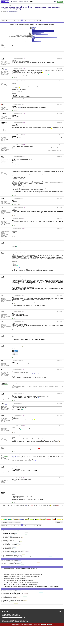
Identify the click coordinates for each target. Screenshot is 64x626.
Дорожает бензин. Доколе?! (7, 540)
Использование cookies (6, 621)
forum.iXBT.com (25, 622)
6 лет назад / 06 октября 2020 (18, 360)
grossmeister (15, 11)
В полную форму (59, 522)
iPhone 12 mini (15, 456)
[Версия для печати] (59, 20)
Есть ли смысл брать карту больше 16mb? (10, 590)
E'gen (15, 195)
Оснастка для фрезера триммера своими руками (12, 564)
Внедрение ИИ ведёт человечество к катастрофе (11, 541)
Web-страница (3, 130)
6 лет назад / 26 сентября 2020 (18, 169)
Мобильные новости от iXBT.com (7, 566)
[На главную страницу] (5, 2)
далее (40, 20)
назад (7, 20)
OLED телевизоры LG (6, 536)
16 (29, 20)
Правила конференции (12, 620)
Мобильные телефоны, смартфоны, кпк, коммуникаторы (10, 5)
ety (14, 153)
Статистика (24, 620)
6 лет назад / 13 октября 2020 (18, 435)
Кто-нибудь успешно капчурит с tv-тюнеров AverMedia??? (13, 596)
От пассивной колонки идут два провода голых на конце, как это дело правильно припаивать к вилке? (21, 592)
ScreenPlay (16, 204)
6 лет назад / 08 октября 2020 (18, 425)
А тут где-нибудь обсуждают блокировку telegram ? (12, 537)
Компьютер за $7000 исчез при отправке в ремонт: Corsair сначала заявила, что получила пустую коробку (23, 574)
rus (49, 505)
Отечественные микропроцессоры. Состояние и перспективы (14, 532)
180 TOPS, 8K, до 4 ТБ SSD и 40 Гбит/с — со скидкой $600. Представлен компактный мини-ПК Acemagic (21, 582)
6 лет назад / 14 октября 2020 (18, 454)
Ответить (60, 58)
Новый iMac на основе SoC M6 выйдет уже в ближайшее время (15, 578)
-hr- (47, 505)
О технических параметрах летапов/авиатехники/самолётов (13, 551)
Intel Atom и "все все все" (7, 548)
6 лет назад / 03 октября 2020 (18, 295)
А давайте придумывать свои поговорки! (10, 545)
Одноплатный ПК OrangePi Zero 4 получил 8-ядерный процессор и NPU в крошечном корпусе (20, 584)
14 (25, 20)
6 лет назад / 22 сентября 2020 (18, 156)
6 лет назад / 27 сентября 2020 (18, 207)
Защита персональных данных (22, 621)
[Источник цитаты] (30, 61)
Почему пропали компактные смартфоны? (10, 555)
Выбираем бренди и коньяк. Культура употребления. (12, 554)
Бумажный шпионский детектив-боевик (11, 560)
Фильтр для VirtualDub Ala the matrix (10, 563)
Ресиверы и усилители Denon (8, 552)
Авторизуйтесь (4, 522)
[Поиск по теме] (60, 20)
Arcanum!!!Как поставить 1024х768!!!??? (9, 594)
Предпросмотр (17, 522)
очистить (57, 505)
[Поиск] (55, 2)
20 (34, 20)
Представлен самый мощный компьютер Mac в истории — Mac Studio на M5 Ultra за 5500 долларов (21, 576)
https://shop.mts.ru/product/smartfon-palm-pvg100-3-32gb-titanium (26, 373)
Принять (43, 624)
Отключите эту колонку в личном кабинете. (9, 605)
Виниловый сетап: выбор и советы (9, 533)
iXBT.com (3, 622)
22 (37, 20)
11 (20, 20)
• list (34, 505)
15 (27, 20)
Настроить (50, 624)
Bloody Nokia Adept (9, 11)
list (36, 505)
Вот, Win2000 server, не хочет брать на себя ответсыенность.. (13, 593)
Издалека (15, 77)
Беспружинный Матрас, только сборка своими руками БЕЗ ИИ (13, 534)
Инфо (58, 58)
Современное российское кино (8, 547)
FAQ (21, 620)
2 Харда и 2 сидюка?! (6, 601)
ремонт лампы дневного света (8, 603)
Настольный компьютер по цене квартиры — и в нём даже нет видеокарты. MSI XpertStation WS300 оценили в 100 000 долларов (26, 572)
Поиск (18, 620)
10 (18, 20)
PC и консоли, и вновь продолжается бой (10, 530)
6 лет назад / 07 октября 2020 (18, 369)
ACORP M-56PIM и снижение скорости (9, 597)
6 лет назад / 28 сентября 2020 (18, 228)
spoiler (23, 505)
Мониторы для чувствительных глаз (9, 543)
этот (20, 107)
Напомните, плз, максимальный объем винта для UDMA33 (13, 600)
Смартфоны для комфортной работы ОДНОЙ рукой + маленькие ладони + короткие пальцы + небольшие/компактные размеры (30, 8)
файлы (54, 505)
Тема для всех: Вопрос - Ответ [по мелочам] (10, 544)
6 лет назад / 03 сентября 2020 (18, 122)
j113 (14, 357)
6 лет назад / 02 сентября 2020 (18, 58)
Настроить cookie (13, 621)
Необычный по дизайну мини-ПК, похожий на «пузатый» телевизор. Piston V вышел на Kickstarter (21, 568)
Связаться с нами (5, 620)
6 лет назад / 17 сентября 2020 (18, 144)
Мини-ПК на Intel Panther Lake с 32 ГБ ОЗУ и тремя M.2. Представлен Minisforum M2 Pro (19, 580)
